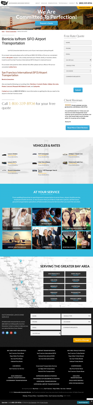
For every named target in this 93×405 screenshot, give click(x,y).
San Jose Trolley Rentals (76, 358)
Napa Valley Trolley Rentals (76, 356)
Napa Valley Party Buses (17, 356)
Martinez (33, 84)
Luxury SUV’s (12, 162)
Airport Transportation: (46, 350)
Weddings (17, 228)
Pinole (4, 86)
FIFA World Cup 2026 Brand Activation (46, 378)
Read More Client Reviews (77, 128)
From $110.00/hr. (74, 157)
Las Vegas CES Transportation (46, 368)
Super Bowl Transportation (46, 381)
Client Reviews (73, 100)
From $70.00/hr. (13, 165)
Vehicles (44, 3)
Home (3, 31)
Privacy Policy (32, 396)
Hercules (56, 84)
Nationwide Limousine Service (22, 392)
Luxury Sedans (12, 154)
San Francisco (48, 388)
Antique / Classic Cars (76, 154)
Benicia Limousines (8, 79)
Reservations (52, 3)
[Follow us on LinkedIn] (15, 332)
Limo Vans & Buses (44, 162)
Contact (72, 3)
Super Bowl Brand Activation (46, 376)
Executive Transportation (76, 376)
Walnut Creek (25, 86)
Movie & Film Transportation (46, 371)
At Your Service (47, 192)
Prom (84, 247)
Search (76, 3)
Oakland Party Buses (17, 361)
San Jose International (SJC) (46, 358)
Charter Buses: (76, 366)
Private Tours (46, 224)
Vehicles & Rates (46, 145)
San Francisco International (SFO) (46, 353)
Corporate (46, 247)
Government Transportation (16, 380)
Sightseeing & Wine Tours (76, 228)
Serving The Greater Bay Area (64, 266)
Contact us (5, 91)
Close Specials (92, 401)
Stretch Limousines (14, 170)
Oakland (68, 388)
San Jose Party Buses (17, 358)
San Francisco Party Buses (16, 353)
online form (13, 67)
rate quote (9, 57)
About (37, 3)
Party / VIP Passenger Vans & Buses (47, 171)
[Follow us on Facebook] (3, 332)
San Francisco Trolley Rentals (76, 353)
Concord (9, 86)
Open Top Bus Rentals (76, 383)
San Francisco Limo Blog (56, 396)
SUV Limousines (43, 154)
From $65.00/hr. (13, 157)
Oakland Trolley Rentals (76, 361)
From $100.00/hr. (43, 165)
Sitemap (25, 396)
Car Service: (17, 366)
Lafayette (36, 86)
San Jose (63, 388)
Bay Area (35, 388)
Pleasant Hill (17, 86)
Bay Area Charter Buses (76, 368)
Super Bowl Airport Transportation (46, 384)
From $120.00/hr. (43, 157)
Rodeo (45, 84)
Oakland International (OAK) (46, 356)
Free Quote (44, 402)
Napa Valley (56, 388)
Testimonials (63, 3)
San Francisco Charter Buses (76, 371)
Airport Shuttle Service (17, 247)
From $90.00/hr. (13, 173)
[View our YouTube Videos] (11, 332)
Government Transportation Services (46, 366)
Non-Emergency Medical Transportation (16, 376)
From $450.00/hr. (74, 165)
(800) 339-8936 (85, 3)
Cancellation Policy (42, 396)
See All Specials (83, 402)
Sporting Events (69, 247)
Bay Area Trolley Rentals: (76, 350)
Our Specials (32, 402)
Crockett (40, 84)
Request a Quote (46, 23)
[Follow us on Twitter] (7, 332)
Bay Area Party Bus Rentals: (16, 350)
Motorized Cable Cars (76, 162)
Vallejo (50, 84)
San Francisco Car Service (16, 368)
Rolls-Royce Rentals (76, 380)
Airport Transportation (11, 31)
